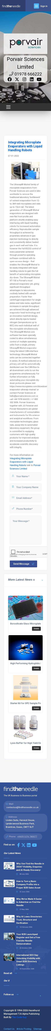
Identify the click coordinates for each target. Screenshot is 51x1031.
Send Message (21, 564)
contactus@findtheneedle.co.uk (22, 807)
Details (36, 629)
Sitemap (37, 1029)
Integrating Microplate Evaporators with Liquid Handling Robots (21, 462)
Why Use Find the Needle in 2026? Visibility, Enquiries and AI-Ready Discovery (30, 866)
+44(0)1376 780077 (27, 836)
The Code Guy (19, 1017)
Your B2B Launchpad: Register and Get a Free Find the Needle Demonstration (28, 939)
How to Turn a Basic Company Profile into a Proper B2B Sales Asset (28, 884)
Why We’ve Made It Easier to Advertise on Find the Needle (29, 902)
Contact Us (9, 1029)
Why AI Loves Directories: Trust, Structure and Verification (29, 919)
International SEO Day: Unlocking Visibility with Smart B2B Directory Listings (28, 960)
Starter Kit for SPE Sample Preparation (30, 703)
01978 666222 (27, 74)
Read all (8, 973)
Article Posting (24, 1029)
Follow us (9, 994)
